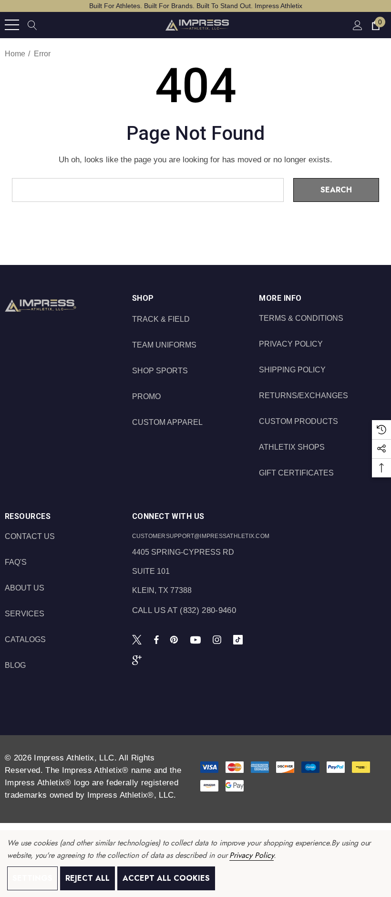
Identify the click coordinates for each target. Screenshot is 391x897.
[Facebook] (156, 639)
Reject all (87, 878)
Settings (32, 878)
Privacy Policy (251, 855)
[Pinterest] (175, 639)
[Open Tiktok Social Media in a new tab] (240, 639)
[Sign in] (356, 25)
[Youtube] (197, 639)
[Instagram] (218, 639)
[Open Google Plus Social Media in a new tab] (138, 659)
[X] (138, 639)
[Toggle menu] (12, 25)
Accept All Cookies (166, 878)
